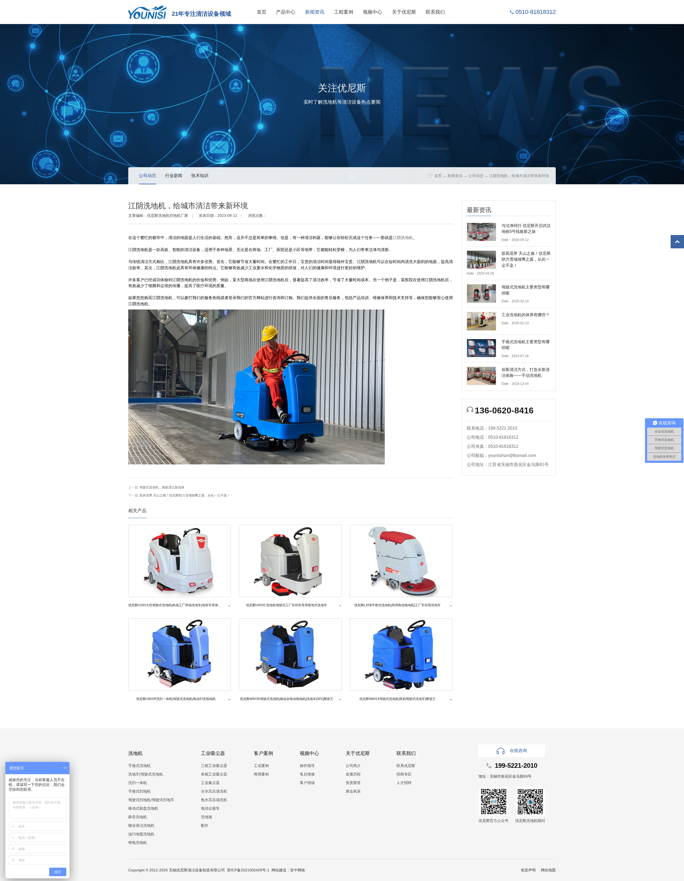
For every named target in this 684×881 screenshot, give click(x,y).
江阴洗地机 (403, 237)
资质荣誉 (353, 783)
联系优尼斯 (406, 765)
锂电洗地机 (137, 842)
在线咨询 (518, 750)
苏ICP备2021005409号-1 (248, 870)
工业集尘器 (210, 783)
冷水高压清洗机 (214, 791)
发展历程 (353, 774)
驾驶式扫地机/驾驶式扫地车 (151, 800)
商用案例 (261, 774)
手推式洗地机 (139, 765)
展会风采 (353, 791)
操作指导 (307, 765)
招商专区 (404, 774)
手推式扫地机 (139, 791)
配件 (204, 825)
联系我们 (435, 12)
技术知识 (199, 175)
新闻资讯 (314, 12)
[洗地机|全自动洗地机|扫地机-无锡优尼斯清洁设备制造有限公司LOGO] (147, 12)
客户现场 (307, 783)
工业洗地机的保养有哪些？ (526, 314)
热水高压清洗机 (214, 800)
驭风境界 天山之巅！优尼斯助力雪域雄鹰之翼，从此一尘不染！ (184, 495)
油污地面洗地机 (141, 834)
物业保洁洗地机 (141, 825)
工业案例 (261, 765)
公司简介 (353, 765)
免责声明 (528, 870)
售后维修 (307, 774)
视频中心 (372, 12)
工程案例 (343, 12)
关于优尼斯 (404, 12)
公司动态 (475, 176)
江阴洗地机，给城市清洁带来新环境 (519, 176)
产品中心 (285, 12)
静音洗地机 (137, 817)
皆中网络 (297, 870)
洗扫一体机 (137, 783)
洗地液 (206, 817)
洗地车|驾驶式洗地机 (145, 774)
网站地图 (548, 870)
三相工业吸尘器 (214, 765)
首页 (261, 12)
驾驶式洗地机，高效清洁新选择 (161, 487)
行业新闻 (173, 175)
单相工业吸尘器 (214, 774)
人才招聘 (404, 783)
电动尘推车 (210, 808)
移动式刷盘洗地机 (143, 808)
